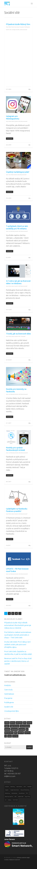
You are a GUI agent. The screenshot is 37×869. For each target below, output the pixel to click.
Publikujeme (27, 27)
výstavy (9, 736)
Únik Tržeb (15, 736)
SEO (16, 732)
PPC (27, 729)
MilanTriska (11, 27)
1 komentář (22, 336)
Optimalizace (9, 694)
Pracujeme (21, 27)
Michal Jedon (11, 121)
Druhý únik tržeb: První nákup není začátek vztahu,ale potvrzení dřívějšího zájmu (17, 644)
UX (5, 736)
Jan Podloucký (12, 231)
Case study (16, 27)
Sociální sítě (8, 29)
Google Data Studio (14, 726)
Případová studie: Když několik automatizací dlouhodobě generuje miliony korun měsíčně (17, 625)
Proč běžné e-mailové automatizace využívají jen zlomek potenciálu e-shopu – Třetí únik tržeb (17, 634)
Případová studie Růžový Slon (18, 24)
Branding (13, 722)
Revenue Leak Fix (9, 732)
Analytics (7, 685)
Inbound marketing (24, 726)
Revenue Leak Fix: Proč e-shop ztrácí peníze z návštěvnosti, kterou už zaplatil (18, 661)
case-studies (19, 722)
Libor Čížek (11, 174)
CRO (25, 722)
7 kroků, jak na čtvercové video (18, 334)
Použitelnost (21, 729)
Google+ (7, 726)
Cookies (6, 859)
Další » (19, 613)
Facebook (29, 722)
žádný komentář (23, 29)
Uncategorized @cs (15, 29)
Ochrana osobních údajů (23, 857)
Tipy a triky (27, 732)
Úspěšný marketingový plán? (17, 172)
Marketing (7, 729)
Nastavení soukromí (14, 859)
